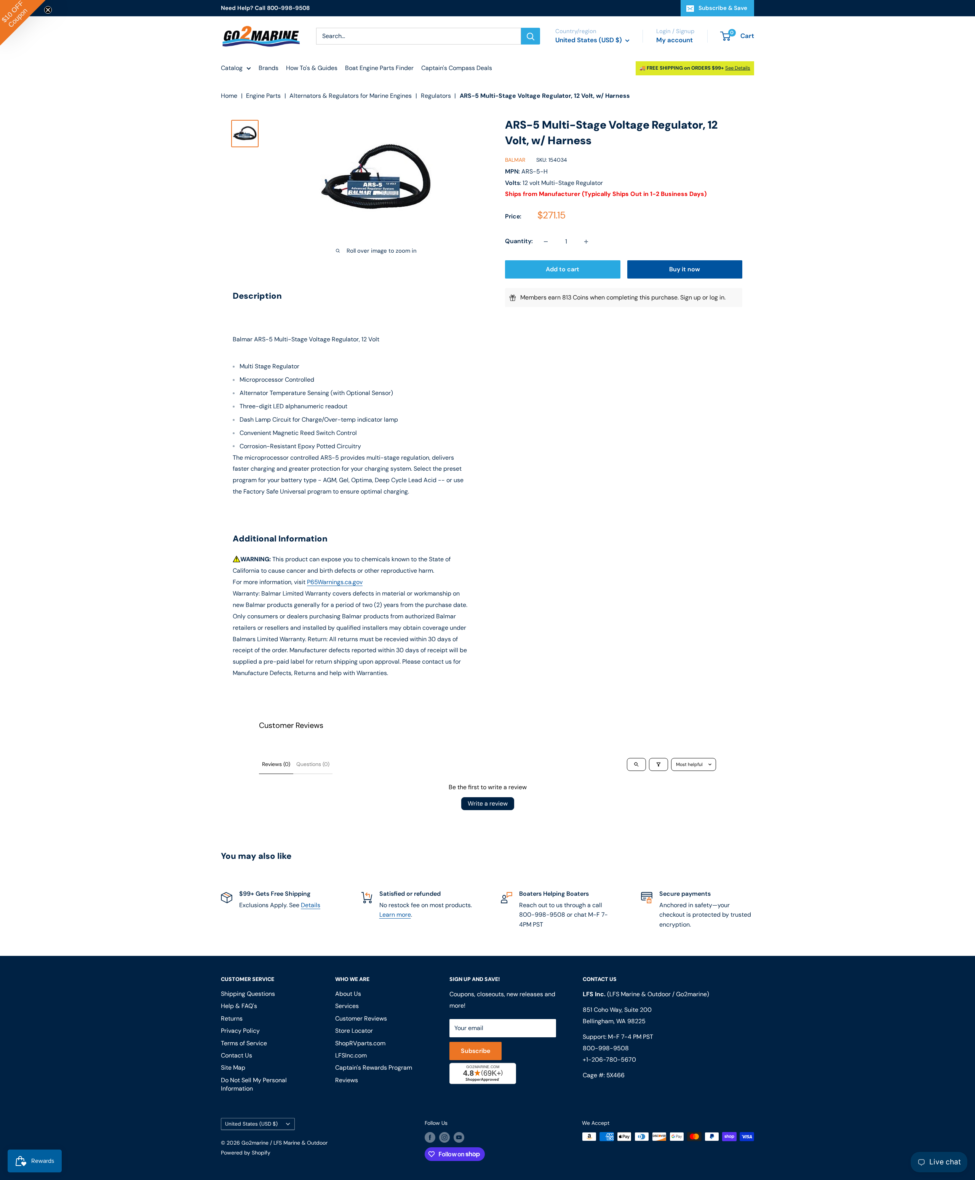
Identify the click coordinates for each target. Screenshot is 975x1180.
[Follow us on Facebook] (430, 1137)
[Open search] (636, 764)
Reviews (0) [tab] (276, 764)
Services (347, 1006)
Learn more (395, 915)
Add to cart (562, 270)
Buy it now (684, 270)
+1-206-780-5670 (609, 1060)
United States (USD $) (251, 1124)
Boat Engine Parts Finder (379, 68)
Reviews (346, 1080)
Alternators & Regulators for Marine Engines (350, 96)
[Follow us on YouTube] (459, 1137)
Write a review (488, 803)
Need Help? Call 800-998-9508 (265, 8)
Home (229, 96)
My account (674, 40)
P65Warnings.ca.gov (335, 582)
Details (310, 905)
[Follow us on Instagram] (444, 1137)
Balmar (515, 160)
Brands (268, 68)
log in (717, 298)
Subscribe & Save (722, 8)
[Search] (530, 36)
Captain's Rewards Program (373, 1068)
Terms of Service (244, 1043)
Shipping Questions (248, 994)
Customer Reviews (361, 1018)
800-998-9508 (606, 1048)
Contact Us (236, 1055)
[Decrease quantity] (546, 242)
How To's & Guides (311, 68)
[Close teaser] (48, 10)
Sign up (690, 298)
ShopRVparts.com (360, 1043)
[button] (23, 23)
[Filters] (658, 764)
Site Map (233, 1068)
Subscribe (475, 1051)
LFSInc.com (351, 1055)
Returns (232, 1018)
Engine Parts (263, 96)
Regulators (436, 96)
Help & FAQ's (239, 1006)
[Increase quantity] (586, 242)
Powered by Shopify (245, 1152)
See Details (737, 68)
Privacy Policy (240, 1031)
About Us (348, 994)
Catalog (232, 68)
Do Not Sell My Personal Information (254, 1084)
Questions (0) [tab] (312, 764)
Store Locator (354, 1031)
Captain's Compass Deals (456, 68)
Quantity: (519, 241)
